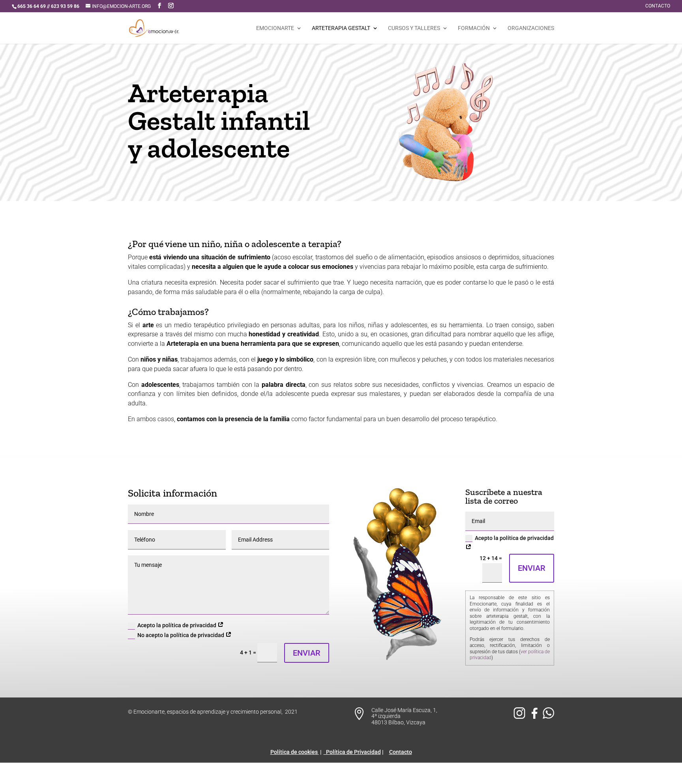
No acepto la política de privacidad (181, 635)
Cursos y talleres (414, 28)
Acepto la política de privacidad (177, 625)
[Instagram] (520, 717)
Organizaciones (531, 28)
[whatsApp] (548, 717)
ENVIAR (306, 653)
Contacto (657, 6)
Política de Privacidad (352, 752)
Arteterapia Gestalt (341, 28)
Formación (474, 28)
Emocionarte (275, 28)
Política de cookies (294, 752)
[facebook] (536, 717)
